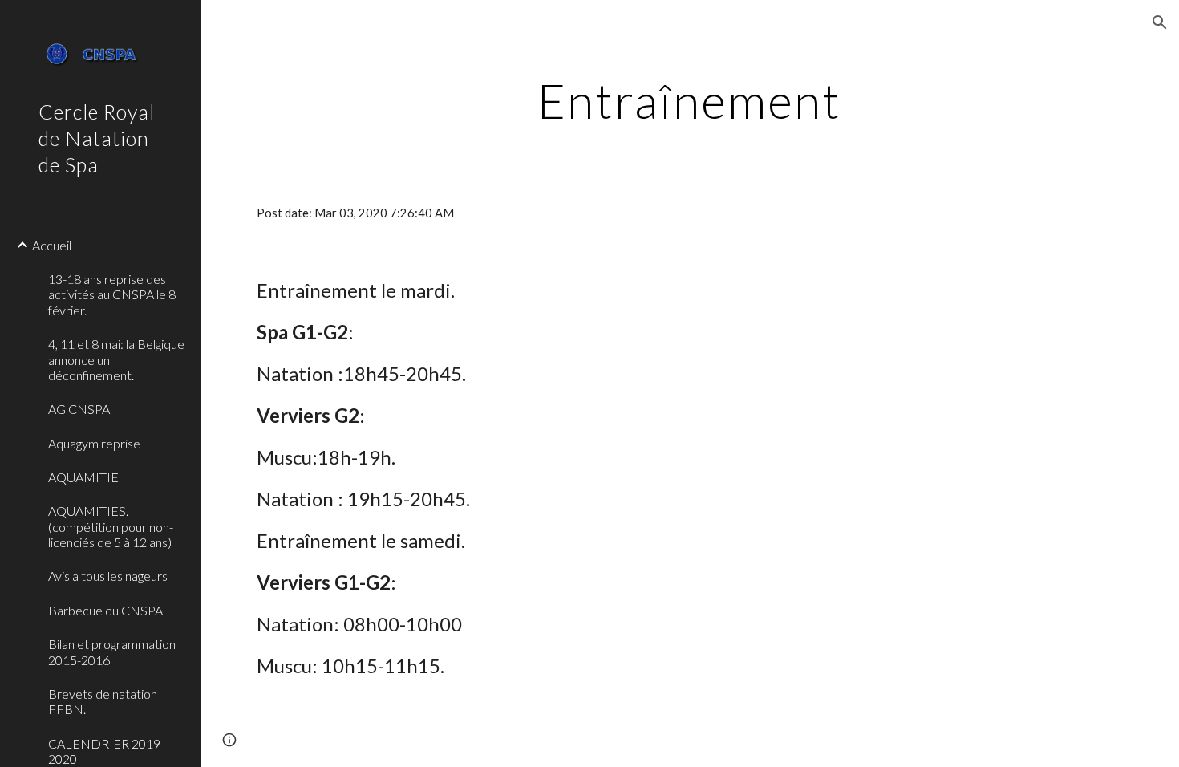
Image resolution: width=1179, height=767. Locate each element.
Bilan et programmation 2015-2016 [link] (112, 651)
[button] (1160, 22)
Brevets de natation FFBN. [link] (102, 701)
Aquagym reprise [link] (94, 443)
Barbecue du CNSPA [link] (105, 610)
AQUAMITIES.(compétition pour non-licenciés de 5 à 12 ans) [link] (110, 526)
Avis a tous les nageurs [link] (108, 575)
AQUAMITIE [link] (83, 477)
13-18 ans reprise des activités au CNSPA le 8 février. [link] (112, 294)
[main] (689, 100)
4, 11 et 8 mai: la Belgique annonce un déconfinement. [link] (116, 359)
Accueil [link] (51, 245)
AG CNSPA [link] (79, 408)
